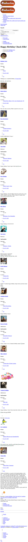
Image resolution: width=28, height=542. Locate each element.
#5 (3, 191)
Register (2, 511)
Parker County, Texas (7, 186)
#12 (4, 407)
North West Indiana (7, 306)
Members (5, 19)
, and (15, 496)
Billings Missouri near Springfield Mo (11, 436)
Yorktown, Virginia (7, 246)
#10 (4, 341)
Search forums (11, 16)
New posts (5, 16)
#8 (3, 281)
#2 (3, 106)
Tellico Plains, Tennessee (8, 465)
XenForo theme (15, 527)
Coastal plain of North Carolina (9, 363)
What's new (5, 17)
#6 (3, 221)
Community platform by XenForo (14, 526)
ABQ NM (5, 402)
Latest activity (18, 18)
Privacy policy (6, 520)
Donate (4, 21)
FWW (4, 70)
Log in (2, 509)
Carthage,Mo (6, 275)
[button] (2, 6)
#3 (3, 134)
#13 (4, 442)
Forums (4, 14)
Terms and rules (6, 518)
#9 (3, 311)
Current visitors (6, 20)
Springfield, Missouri (7, 335)
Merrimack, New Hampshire (9, 216)
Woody (4, 514)
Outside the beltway (7, 128)
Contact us (5, 517)
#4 (3, 164)
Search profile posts (21, 20)
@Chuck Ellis (18, 78)
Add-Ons (2, 527)
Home (4, 522)
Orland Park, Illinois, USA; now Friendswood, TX (13, 100)
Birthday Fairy (12, 50)
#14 (4, 471)
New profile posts (11, 18)
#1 (3, 76)
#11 (4, 369)
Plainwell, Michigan (7, 158)
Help (4, 521)
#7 (3, 251)
